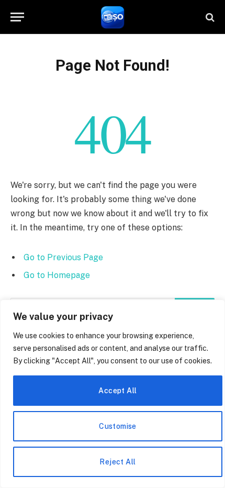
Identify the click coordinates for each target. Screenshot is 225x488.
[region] (112, 394)
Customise (118, 426)
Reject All (117, 462)
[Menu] (17, 17)
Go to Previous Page (63, 257)
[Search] (209, 17)
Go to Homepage (57, 275)
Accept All (117, 390)
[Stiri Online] (113, 17)
